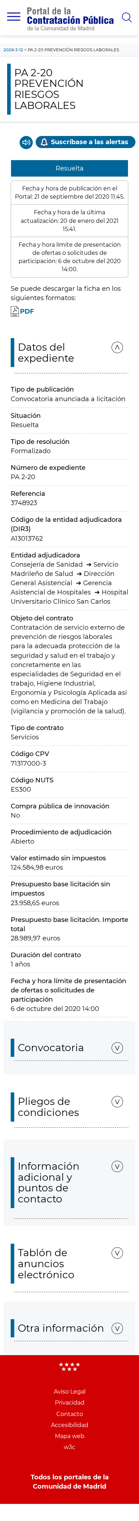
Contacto (69, 1414)
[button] (13, 16)
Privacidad (69, 1402)
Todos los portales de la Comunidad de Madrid (70, 1481)
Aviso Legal (70, 1391)
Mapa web (69, 1436)
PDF (27, 311)
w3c (69, 1447)
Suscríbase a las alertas (89, 142)
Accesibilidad (69, 1425)
